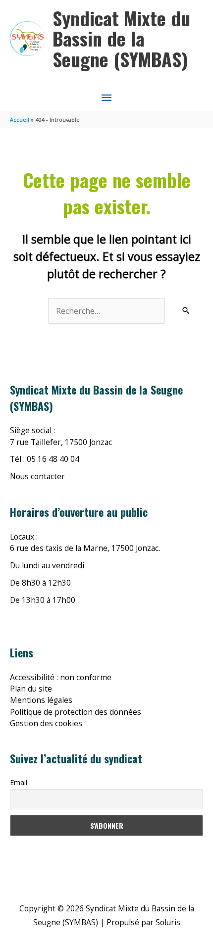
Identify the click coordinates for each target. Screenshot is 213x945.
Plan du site (31, 688)
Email (18, 782)
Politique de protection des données (75, 711)
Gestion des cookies (46, 723)
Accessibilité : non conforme (60, 677)
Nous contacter (37, 476)
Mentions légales (41, 700)
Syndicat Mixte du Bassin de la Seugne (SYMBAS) (121, 38)
